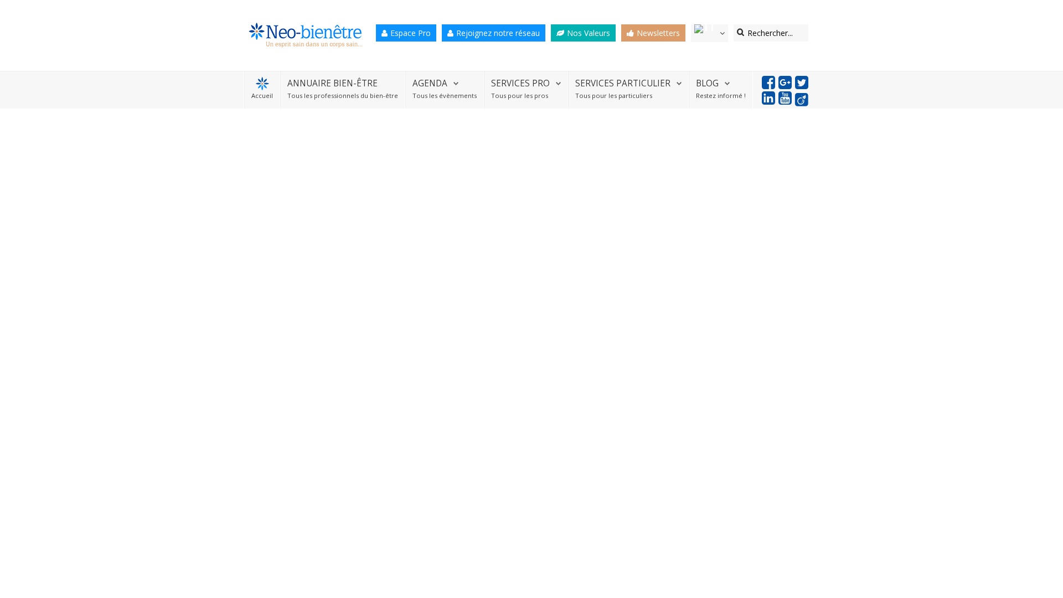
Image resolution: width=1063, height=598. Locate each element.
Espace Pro (410, 33)
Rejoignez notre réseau (498, 33)
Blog (707, 83)
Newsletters (658, 33)
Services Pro (520, 83)
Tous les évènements (444, 95)
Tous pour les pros (519, 95)
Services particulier (622, 83)
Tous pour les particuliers (613, 95)
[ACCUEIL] (262, 83)
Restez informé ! (721, 95)
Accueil (262, 95)
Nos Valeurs (588, 33)
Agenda (429, 83)
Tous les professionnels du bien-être (342, 95)
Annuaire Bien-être (332, 83)
